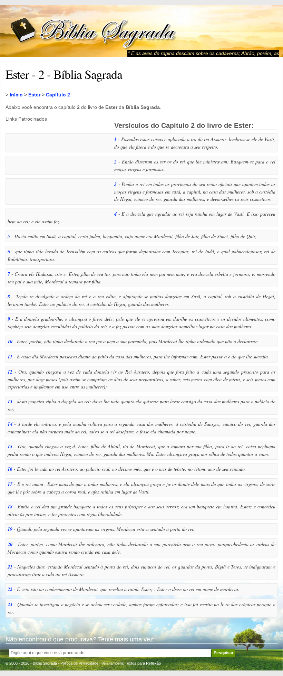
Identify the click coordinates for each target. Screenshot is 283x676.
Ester (34, 94)
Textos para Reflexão (143, 663)
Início (16, 94)
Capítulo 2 (58, 94)
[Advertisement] (57, 165)
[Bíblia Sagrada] (93, 31)
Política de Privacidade (79, 663)
